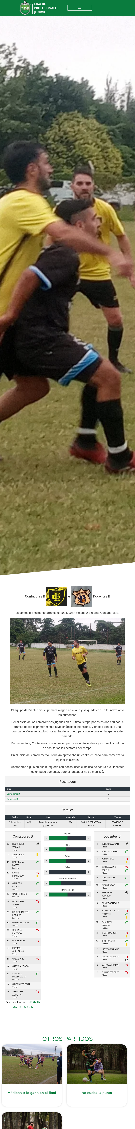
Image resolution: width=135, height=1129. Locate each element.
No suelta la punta (97, 1093)
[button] (80, 8)
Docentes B (12, 799)
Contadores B (13, 794)
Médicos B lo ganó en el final (32, 1093)
